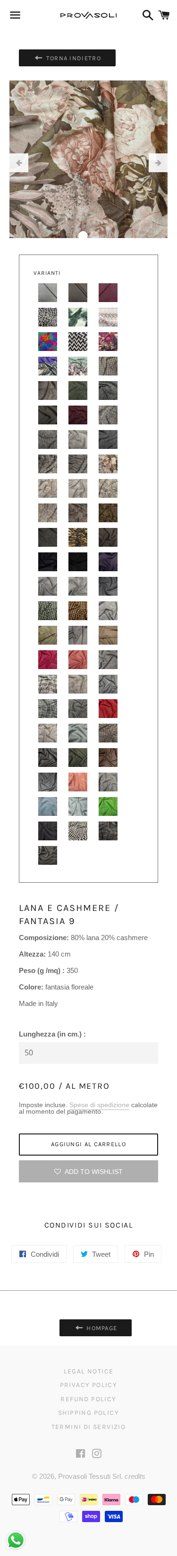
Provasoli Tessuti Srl (89, 1476)
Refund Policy (88, 1399)
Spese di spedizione (99, 1105)
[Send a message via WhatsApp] (16, 1540)
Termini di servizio (88, 1427)
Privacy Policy (89, 1385)
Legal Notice (89, 1371)
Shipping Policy (88, 1413)
